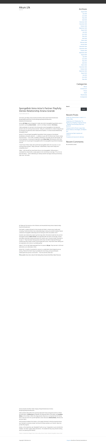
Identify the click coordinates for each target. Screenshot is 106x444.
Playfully (49, 433)
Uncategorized (83, 97)
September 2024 (83, 52)
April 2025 (84, 38)
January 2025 (84, 44)
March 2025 (84, 40)
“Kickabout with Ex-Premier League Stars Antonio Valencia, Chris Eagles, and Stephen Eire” (76, 129)
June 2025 (84, 34)
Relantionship (84, 94)
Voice (61, 433)
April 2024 (84, 63)
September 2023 (83, 71)
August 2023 (84, 73)
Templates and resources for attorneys (75, 137)
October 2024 (84, 50)
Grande (45, 433)
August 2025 (84, 30)
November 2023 (83, 67)
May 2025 (84, 36)
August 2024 (84, 54)
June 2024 (84, 58)
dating (39, 433)
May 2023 (84, 79)
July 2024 (84, 56)
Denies (42, 433)
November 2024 (83, 48)
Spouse (58, 433)
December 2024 (83, 46)
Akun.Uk (24, 7)
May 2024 (84, 60)
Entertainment (83, 88)
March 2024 (84, 65)
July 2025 (84, 32)
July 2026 (84, 13)
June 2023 (84, 77)
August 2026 (84, 11)
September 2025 (83, 28)
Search (68, 106)
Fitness (85, 90)
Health (85, 92)
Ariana (36, 433)
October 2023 (84, 69)
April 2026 (84, 20)
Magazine (69, 440)
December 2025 (83, 22)
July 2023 (84, 75)
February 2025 (83, 42)
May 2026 (84, 18)
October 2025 (84, 26)
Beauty (85, 86)
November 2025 (83, 24)
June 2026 (84, 16)
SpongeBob (53, 433)
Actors (33, 433)
